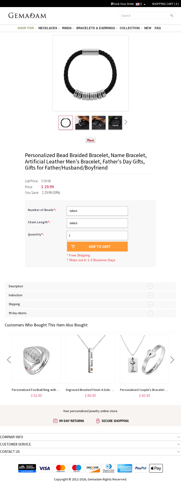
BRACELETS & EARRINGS (96, 28)
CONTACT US (10, 451)
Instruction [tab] (15, 295)
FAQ (158, 28)
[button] (9, 360)
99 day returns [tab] (17, 313)
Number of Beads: (42, 210)
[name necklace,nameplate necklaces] (27, 15)
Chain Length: (39, 222)
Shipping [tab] (14, 304)
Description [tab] (16, 286)
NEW (148, 28)
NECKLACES (48, 28)
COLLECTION (130, 28)
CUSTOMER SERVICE (15, 444)
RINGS (67, 28)
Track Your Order (123, 4)
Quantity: (36, 234)
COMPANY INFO (11, 437)
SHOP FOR (26, 28)
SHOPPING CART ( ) (165, 4)
